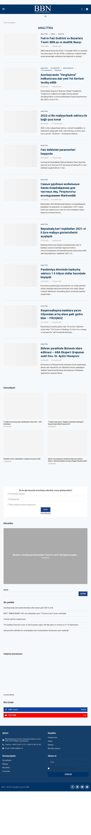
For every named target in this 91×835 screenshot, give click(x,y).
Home (6, 23)
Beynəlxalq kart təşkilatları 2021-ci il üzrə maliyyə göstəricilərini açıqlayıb (63, 232)
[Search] (82, 9)
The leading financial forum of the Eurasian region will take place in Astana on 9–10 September (41, 625)
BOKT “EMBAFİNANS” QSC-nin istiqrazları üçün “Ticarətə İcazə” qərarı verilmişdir (35, 613)
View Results (45, 513)
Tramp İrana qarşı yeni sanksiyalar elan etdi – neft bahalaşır (23, 423)
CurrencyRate (9, 695)
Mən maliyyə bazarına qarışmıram (23, 505)
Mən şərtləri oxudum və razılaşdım (63, 768)
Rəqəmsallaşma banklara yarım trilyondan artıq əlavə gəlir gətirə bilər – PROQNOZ (62, 314)
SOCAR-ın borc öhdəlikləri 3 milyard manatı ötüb (22, 459)
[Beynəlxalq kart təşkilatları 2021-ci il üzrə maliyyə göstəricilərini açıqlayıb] (20, 235)
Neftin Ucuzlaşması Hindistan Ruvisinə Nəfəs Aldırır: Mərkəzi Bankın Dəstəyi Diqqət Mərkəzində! (67, 460)
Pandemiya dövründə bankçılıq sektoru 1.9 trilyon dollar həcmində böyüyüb (63, 273)
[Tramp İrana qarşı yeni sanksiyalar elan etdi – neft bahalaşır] (23, 406)
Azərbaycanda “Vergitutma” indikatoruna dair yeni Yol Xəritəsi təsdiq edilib (62, 78)
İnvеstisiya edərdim (17, 494)
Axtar (6, 590)
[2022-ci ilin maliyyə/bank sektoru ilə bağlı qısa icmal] (20, 122)
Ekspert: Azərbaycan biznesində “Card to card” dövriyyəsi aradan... (45, 555)
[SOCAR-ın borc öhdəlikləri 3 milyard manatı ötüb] (23, 443)
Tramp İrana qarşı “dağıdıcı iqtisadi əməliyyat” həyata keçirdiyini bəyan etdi (66, 423)
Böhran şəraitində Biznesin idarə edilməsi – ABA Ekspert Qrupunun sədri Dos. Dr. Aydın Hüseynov (62, 352)
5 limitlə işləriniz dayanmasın (15, 619)
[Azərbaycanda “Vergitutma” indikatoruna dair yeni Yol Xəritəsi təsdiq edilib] (20, 78)
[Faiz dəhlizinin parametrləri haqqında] (20, 156)
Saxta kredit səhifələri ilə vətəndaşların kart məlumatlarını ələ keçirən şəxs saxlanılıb (36, 630)
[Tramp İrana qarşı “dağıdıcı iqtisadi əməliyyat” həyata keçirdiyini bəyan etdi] (67, 406)
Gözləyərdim (14, 499)
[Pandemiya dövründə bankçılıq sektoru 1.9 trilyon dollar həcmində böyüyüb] (20, 275)
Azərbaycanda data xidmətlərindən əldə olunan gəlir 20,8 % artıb (28, 608)
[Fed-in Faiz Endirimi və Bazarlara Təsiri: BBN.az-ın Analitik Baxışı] (20, 44)
